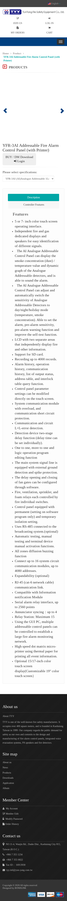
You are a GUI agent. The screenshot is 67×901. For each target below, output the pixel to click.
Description (33, 197)
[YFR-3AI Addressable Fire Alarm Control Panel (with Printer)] (33, 108)
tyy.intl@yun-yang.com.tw (18, 870)
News (5, 767)
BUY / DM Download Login (19, 159)
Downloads (8, 778)
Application (8, 783)
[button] (7, 108)
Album (6, 788)
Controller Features (33, 204)
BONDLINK (20, 888)
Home (6, 53)
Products (7, 772)
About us (7, 762)
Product (17, 53)
